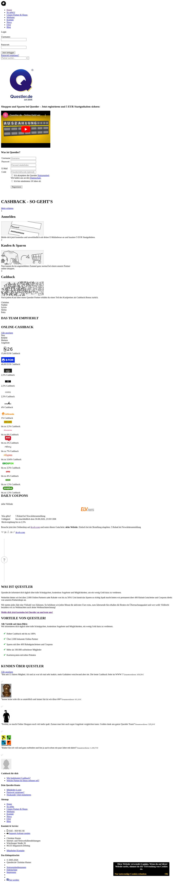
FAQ (9, 25)
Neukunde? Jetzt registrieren (19, 795)
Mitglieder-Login (14, 790)
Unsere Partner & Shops (17, 15)
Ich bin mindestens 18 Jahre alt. (27, 181)
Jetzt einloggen (8, 53)
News (9, 22)
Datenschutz (35, 178)
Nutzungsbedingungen (16, 867)
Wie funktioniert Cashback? (18, 778)
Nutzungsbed (43, 175)
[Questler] (20, 101)
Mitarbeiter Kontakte (15, 850)
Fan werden (14, 880)
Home (9, 10)
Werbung (10, 17)
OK (166, 874)
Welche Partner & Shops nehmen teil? (23, 780)
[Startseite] (3, 5)
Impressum (11, 872)
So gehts (10, 806)
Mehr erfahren (7, 208)
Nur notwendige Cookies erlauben (130, 874)
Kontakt (10, 20)
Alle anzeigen (7, 333)
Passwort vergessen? (10, 55)
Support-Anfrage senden (19, 833)
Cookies (144, 864)
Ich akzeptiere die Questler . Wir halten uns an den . (30, 176)
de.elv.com (35, 527)
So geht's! (11, 12)
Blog (9, 27)
